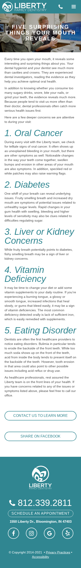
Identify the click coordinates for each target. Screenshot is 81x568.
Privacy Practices (58, 552)
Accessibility (40, 557)
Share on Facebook (40, 436)
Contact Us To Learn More (40, 416)
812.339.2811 (40, 503)
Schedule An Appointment (40, 513)
